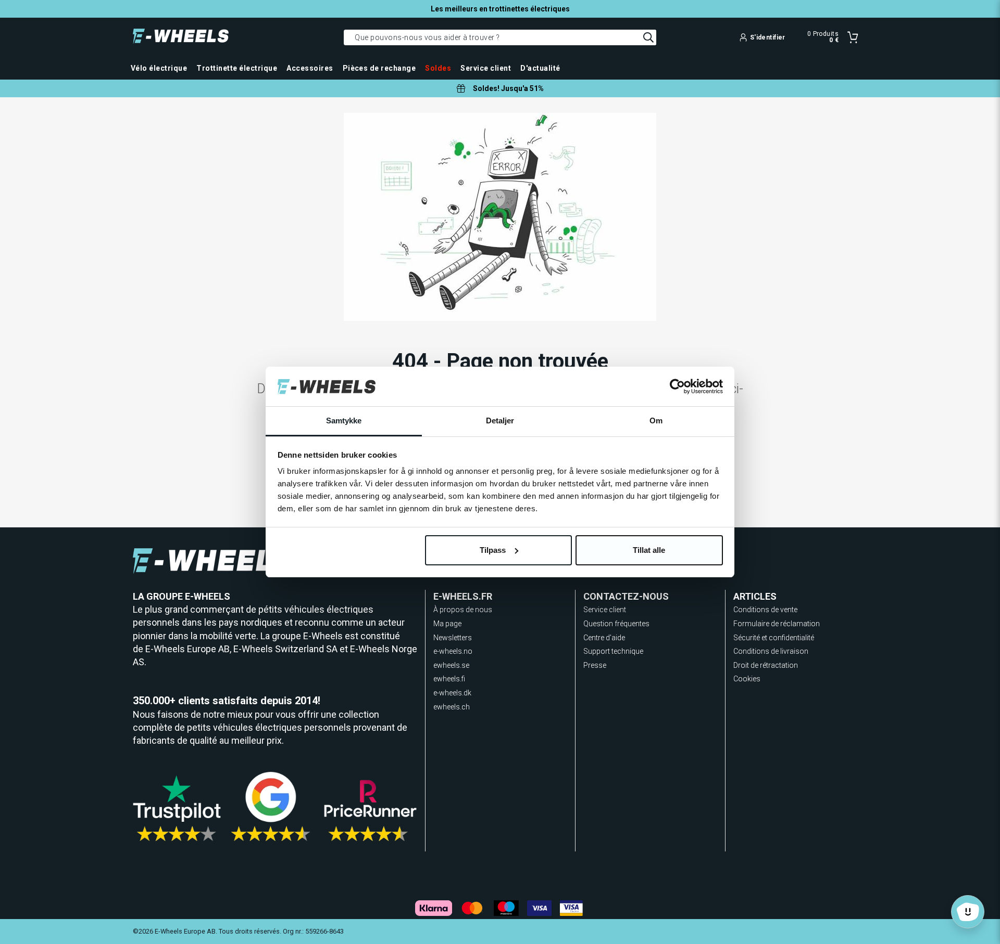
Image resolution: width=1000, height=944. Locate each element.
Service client (604, 609)
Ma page (447, 623)
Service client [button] (485, 68)
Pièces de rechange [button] (379, 68)
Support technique (613, 651)
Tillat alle (649, 550)
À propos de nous (462, 609)
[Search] (648, 37)
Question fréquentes (616, 623)
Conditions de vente (765, 609)
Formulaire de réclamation (776, 623)
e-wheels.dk (452, 693)
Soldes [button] (438, 68)
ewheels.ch (451, 707)
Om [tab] (655, 420)
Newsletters (452, 637)
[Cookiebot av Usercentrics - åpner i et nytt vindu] (677, 386)
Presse (594, 665)
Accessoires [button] (309, 68)
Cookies (746, 679)
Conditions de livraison (770, 651)
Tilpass (493, 550)
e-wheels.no (452, 651)
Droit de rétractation (765, 665)
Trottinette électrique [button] (236, 68)
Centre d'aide (604, 637)
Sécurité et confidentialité (773, 637)
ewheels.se (451, 665)
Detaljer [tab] (500, 420)
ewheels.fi (449, 679)
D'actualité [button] (540, 68)
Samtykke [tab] (344, 420)
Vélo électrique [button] (159, 68)
